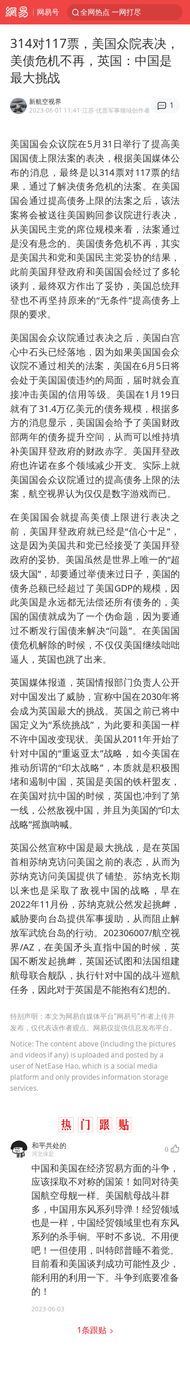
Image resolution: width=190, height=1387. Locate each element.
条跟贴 (93, 1329)
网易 (16, 12)
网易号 (48, 11)
